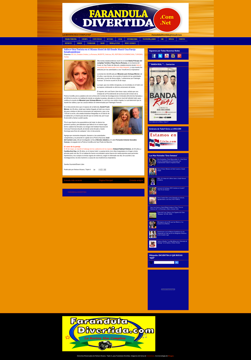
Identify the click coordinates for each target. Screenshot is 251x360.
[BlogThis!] (101, 170)
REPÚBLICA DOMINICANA (124, 54)
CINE (162, 39)
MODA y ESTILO (115, 43)
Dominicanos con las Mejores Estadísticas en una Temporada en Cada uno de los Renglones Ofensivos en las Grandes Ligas (171, 233)
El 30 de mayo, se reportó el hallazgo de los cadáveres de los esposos (88, 149)
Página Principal (106, 180)
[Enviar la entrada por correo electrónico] (94, 169)
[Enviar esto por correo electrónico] (99, 170)
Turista (66, 57)
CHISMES (85, 39)
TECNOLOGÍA (91, 43)
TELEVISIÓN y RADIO (149, 39)
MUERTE (101, 54)
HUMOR (79, 43)
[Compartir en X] (103, 170)
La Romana (93, 54)
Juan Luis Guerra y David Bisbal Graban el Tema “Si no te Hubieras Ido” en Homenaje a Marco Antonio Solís (166, 208)
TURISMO (138, 54)
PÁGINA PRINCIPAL (71, 39)
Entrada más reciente (73, 180)
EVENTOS (182, 39)
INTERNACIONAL (132, 39)
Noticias (108, 54)
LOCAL (120, 39)
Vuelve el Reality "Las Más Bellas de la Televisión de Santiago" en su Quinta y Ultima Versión (172, 242)
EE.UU (73, 54)
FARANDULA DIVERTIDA (77, 192)
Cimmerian (150, 356)
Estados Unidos (82, 54)
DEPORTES (68, 43)
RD (113, 54)
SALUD (102, 43)
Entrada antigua (136, 180)
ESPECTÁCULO (97, 39)
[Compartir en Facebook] (105, 170)
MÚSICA (171, 39)
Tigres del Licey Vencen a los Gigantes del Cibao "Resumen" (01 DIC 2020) (171, 213)
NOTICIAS (110, 39)
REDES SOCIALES (130, 43)
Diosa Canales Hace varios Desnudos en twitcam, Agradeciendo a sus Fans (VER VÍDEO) (171, 198)
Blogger (171, 356)
